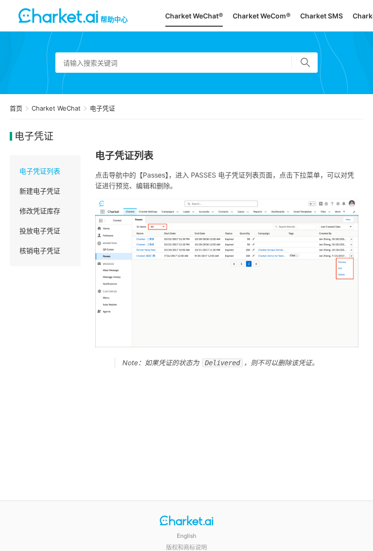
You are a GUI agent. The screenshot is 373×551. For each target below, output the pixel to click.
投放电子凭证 (39, 231)
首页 (16, 108)
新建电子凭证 (39, 191)
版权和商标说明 (186, 547)
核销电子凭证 (39, 250)
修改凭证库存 (39, 211)
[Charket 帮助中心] (186, 522)
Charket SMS (321, 16)
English (186, 535)
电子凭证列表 (39, 171)
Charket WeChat (56, 108)
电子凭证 (102, 108)
